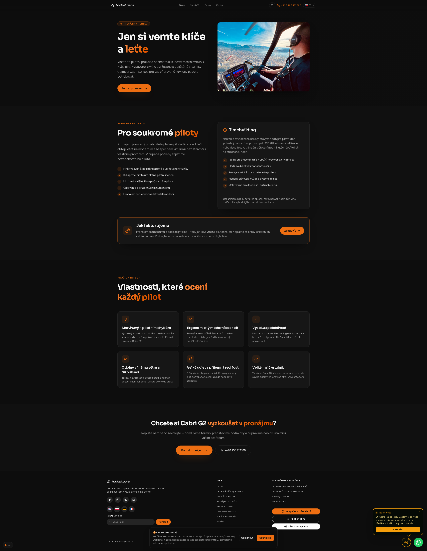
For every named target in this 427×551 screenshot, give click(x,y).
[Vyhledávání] (272, 5)
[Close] (420, 511)
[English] (110, 509)
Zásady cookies (280, 496)
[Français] (132, 509)
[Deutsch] (124, 509)
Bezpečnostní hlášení (298, 511)
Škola (182, 5)
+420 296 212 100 (291, 5)
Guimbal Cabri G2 (226, 511)
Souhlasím (265, 537)
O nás (208, 5)
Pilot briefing (298, 518)
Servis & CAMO (225, 506)
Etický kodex (279, 501)
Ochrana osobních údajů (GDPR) (289, 486)
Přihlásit (163, 521)
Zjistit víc (290, 230)
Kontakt (220, 5)
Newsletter (115, 516)
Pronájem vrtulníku (227, 501)
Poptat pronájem (132, 88)
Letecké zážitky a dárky (230, 491)
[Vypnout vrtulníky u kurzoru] (8, 545)
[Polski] (117, 509)
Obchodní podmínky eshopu (287, 491)
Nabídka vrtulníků (226, 516)
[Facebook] (110, 500)
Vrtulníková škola (226, 496)
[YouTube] (126, 500)
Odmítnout (247, 537)
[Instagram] (118, 500)
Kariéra (221, 521)
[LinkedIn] (134, 500)
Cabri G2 (194, 5)
